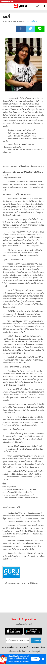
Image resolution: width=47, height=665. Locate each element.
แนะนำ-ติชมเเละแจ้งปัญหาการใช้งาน (17, 640)
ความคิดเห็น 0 (31, 21)
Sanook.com (7, 1)
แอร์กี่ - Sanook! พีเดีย (21, 6)
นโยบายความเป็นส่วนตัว (15, 661)
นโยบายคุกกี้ (26, 661)
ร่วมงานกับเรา (36, 640)
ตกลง (35, 659)
